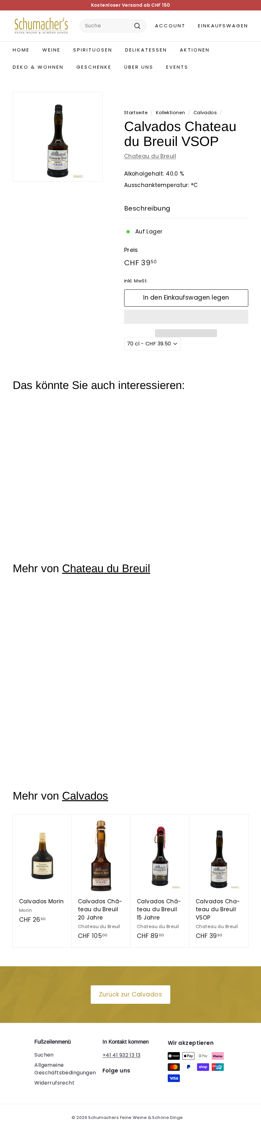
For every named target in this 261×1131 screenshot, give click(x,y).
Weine (51, 49)
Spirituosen (92, 49)
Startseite (136, 112)
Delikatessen (146, 49)
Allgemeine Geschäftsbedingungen (65, 1068)
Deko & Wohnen (38, 67)
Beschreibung (147, 208)
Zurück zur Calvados (130, 994)
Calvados (205, 112)
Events (177, 67)
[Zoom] (57, 137)
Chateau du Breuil (150, 156)
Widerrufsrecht (54, 1082)
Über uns (138, 67)
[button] (186, 317)
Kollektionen (170, 112)
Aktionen (195, 49)
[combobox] (113, 25)
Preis (131, 250)
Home (21, 49)
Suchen (44, 1054)
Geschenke (93, 67)
